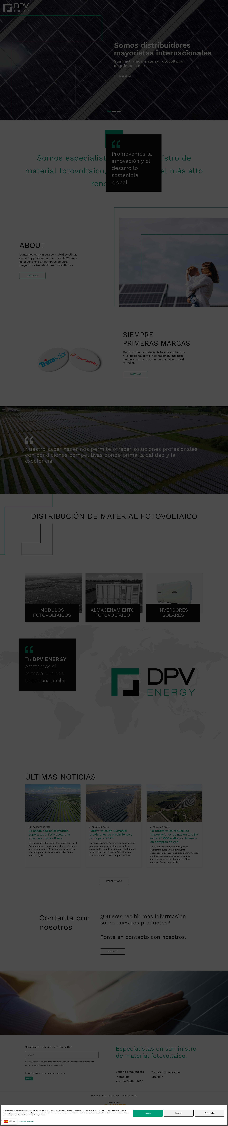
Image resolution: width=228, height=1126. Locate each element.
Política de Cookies (10, 1121)
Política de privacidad (26, 1121)
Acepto (148, 1113)
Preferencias (210, 1113)
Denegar (178, 1113)
